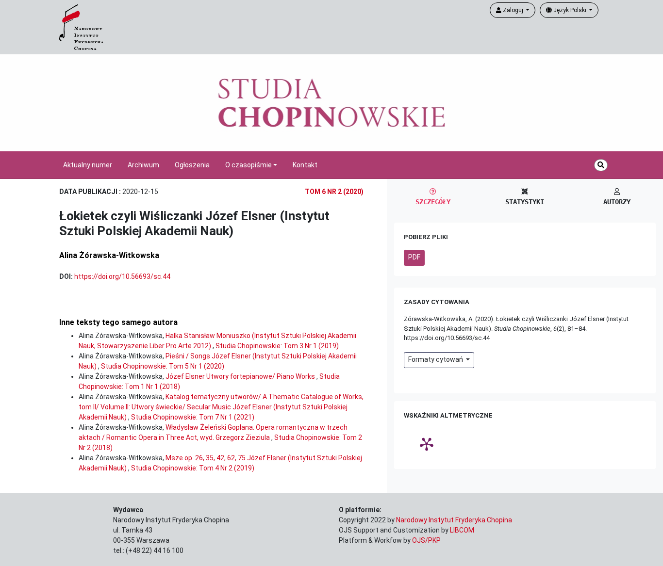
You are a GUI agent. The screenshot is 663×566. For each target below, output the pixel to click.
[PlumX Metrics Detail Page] (426, 443)
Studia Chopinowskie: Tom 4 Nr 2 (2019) (192, 468)
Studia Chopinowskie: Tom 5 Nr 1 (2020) (162, 366)
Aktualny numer (87, 165)
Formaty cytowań (436, 359)
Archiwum (143, 165)
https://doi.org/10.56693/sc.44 (122, 276)
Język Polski (570, 10)
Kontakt (305, 165)
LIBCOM (462, 530)
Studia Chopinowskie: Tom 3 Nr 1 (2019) (277, 346)
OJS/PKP (426, 540)
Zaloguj (513, 10)
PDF (414, 257)
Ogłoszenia (192, 165)
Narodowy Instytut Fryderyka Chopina (454, 520)
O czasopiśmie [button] (248, 165)
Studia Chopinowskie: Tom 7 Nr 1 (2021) (192, 417)
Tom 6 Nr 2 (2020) (334, 191)
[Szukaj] (601, 165)
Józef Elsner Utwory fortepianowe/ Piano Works (241, 376)
